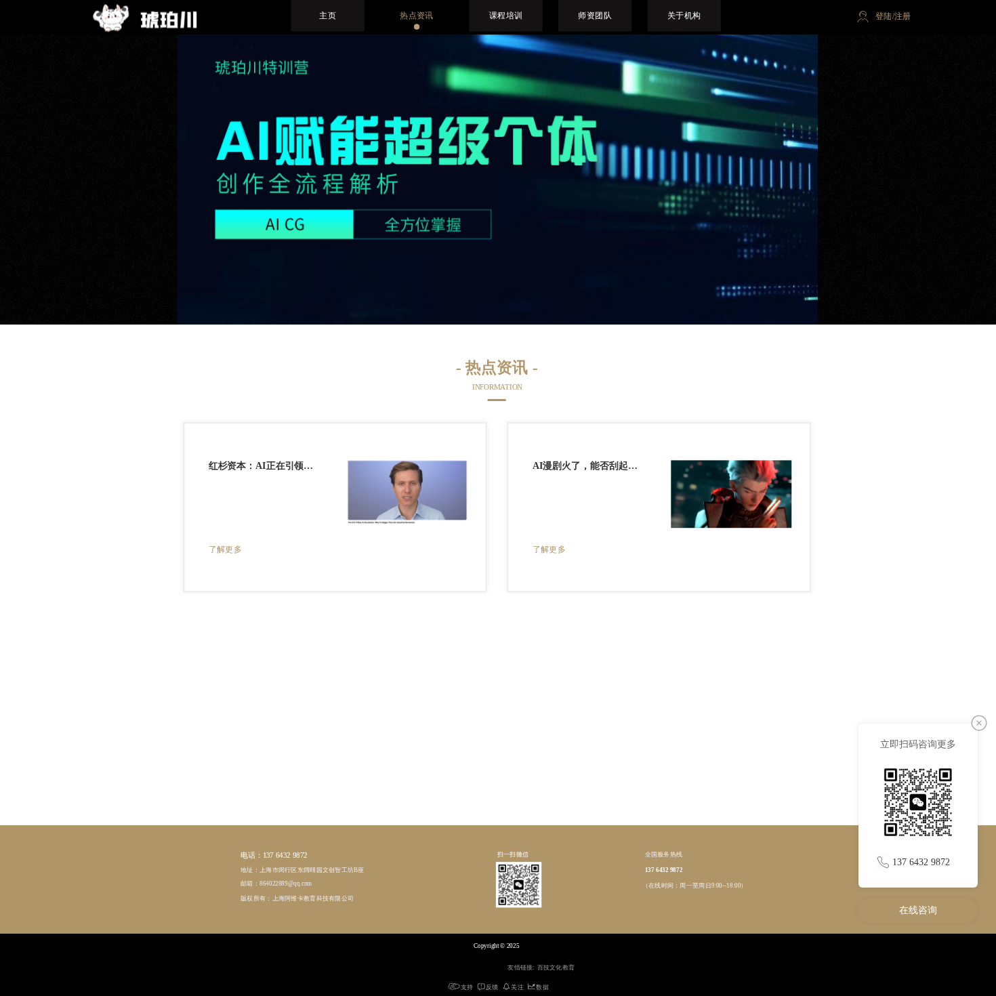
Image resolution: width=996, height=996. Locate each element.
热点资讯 (417, 15)
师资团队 (595, 15)
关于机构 (684, 15)
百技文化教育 (556, 966)
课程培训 (506, 15)
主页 (327, 15)
